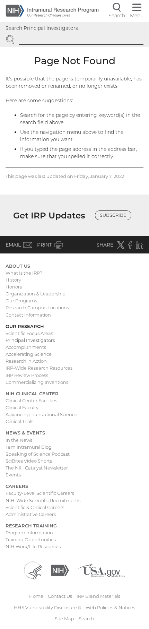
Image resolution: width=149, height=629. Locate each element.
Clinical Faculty (22, 407)
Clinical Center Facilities (31, 400)
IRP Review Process (27, 375)
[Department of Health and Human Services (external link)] (33, 570)
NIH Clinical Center (32, 393)
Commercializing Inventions (37, 382)
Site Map (64, 618)
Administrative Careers (31, 514)
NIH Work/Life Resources (33, 546)
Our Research (25, 326)
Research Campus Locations (37, 307)
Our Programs (21, 300)
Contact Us (60, 596)
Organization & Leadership (35, 293)
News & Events (25, 433)
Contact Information (28, 315)
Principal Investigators (30, 340)
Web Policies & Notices (110, 607)
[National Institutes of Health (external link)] (60, 570)
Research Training (31, 525)
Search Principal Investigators (42, 28)
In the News (19, 440)
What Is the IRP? (24, 273)
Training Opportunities (31, 539)
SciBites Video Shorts (29, 461)
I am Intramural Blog (29, 447)
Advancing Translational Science (41, 414)
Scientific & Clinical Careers (35, 507)
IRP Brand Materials (98, 596)
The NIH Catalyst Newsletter (37, 468)
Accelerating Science (29, 354)
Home (36, 596)
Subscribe (113, 215)
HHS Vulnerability (47, 607)
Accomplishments (26, 347)
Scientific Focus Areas (29, 333)
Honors (14, 287)
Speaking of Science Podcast (38, 454)
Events (13, 474)
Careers (17, 486)
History (13, 280)
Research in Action (26, 361)
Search (86, 618)
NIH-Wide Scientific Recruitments (43, 500)
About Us (18, 266)
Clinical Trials (19, 421)
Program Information (29, 532)
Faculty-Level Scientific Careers (40, 493)
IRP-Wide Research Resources (39, 368)
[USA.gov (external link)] (101, 570)
